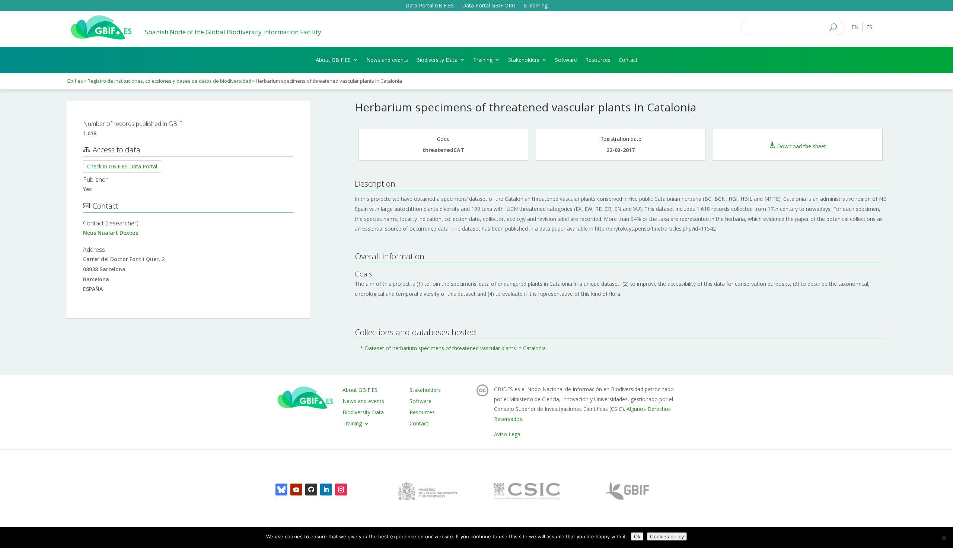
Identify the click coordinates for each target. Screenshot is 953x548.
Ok (637, 536)
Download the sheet (801, 146)
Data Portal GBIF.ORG (489, 6)
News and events (387, 59)
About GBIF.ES (333, 59)
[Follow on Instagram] (341, 489)
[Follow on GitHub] (311, 489)
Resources (598, 59)
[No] (943, 537)
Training (483, 59)
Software (566, 59)
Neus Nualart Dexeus (110, 232)
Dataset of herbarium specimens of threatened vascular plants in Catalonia (455, 348)
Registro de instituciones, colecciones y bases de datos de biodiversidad (169, 80)
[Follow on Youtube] (296, 489)
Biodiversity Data (437, 59)
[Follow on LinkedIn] (326, 489)
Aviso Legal (508, 434)
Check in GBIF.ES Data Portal (122, 166)
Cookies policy (667, 536)
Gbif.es (75, 80)
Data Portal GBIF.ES (429, 6)
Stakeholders (523, 59)
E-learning (536, 6)
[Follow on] (281, 489)
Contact (628, 59)
